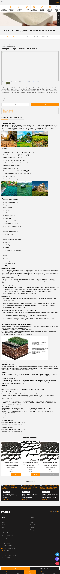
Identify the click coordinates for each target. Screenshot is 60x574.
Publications (4, 532)
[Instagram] (54, 512)
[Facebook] (51, 512)
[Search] (53, 2)
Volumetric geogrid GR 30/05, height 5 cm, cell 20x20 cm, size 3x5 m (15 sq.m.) (31, 464)
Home (3, 522)
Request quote (45, 568)
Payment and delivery (7, 535)
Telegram (57, 554)
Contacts (4, 530)
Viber (57, 559)
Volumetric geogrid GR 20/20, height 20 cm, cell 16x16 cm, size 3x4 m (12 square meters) (50, 464)
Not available (50, 474)
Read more (5, 499)
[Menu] (57, 2)
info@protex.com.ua (9, 548)
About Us (4, 525)
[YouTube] (57, 512)
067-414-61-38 (8, 110)
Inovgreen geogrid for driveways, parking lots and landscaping (10, 496)
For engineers (33, 530)
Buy (44, 104)
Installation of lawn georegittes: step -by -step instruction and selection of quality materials (50, 496)
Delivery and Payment (16, 117)
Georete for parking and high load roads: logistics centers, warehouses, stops (29, 496)
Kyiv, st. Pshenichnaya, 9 (10, 551)
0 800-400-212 (8, 112)
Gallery (3, 527)
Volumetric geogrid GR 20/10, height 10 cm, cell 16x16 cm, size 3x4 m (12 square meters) (11, 464)
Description (4, 117)
